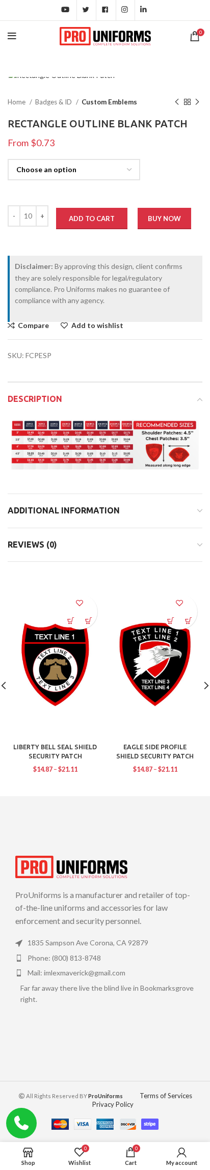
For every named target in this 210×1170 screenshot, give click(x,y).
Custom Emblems (109, 102)
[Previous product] (177, 102)
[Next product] (197, 102)
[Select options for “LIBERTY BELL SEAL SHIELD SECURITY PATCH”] (71, 621)
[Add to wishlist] (80, 603)
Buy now (164, 218)
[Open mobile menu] (12, 36)
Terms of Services (166, 1096)
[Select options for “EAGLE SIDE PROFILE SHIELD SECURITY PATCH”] (170, 621)
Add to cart (92, 218)
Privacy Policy (113, 1104)
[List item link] (105, 942)
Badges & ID (54, 102)
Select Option (88, 621)
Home (17, 102)
